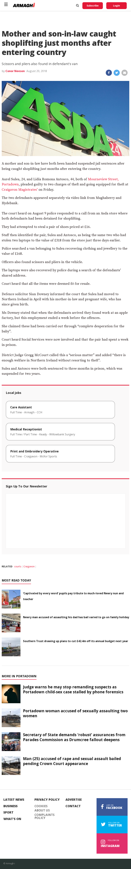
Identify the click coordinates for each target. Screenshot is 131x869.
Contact (73, 806)
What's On (12, 819)
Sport (8, 812)
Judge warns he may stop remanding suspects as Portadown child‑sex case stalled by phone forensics (73, 689)
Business (10, 806)
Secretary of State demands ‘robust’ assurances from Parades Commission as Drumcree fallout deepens (74, 737)
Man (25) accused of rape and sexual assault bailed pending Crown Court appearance (72, 761)
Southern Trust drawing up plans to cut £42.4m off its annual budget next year (75, 641)
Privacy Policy (47, 799)
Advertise (74, 799)
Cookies (41, 806)
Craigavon (29, 566)
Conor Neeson (15, 71)
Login (116, 5)
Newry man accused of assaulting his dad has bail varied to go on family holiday (76, 617)
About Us (42, 810)
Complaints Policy (44, 816)
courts (17, 566)
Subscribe (93, 5)
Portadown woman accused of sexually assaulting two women (75, 713)
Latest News (13, 799)
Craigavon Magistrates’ (20, 190)
